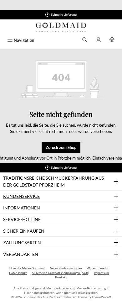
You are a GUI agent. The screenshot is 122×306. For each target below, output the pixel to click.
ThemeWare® (101, 297)
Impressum (101, 273)
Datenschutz (18, 273)
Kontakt (61, 277)
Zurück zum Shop (61, 147)
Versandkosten (87, 288)
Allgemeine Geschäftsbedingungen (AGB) (60, 273)
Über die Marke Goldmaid (27, 268)
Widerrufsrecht (98, 268)
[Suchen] (85, 40)
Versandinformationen (66, 268)
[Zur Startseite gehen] (61, 27)
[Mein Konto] (98, 40)
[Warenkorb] (112, 40)
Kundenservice (21, 196)
